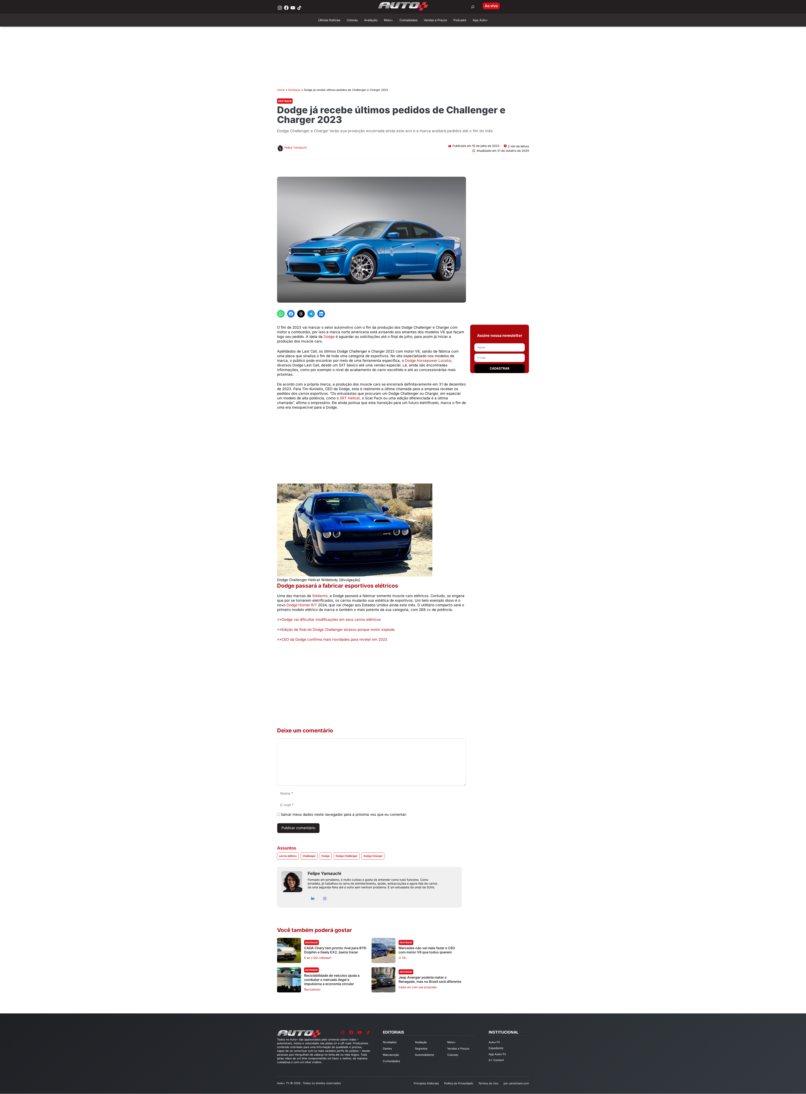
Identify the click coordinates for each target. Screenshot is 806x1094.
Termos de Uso (488, 1083)
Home (281, 89)
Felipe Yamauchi (295, 147)
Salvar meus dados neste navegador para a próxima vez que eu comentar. (344, 814)
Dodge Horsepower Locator (428, 360)
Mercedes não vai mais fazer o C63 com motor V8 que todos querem (427, 950)
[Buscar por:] (472, 7)
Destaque (294, 89)
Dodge (329, 337)
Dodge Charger (373, 855)
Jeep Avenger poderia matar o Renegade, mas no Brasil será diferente (430, 979)
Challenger (309, 855)
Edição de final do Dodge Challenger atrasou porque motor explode (338, 629)
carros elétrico (288, 855)
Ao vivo (491, 6)
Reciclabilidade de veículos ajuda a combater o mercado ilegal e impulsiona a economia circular (332, 979)
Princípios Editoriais (426, 1083)
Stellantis (320, 596)
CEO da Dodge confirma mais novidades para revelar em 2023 (334, 639)
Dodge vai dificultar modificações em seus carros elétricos (331, 619)
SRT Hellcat (350, 398)
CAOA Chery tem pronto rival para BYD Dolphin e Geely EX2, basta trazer (335, 950)
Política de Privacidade (458, 1083)
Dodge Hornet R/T (302, 605)
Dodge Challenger (347, 855)
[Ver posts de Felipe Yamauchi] (280, 148)
